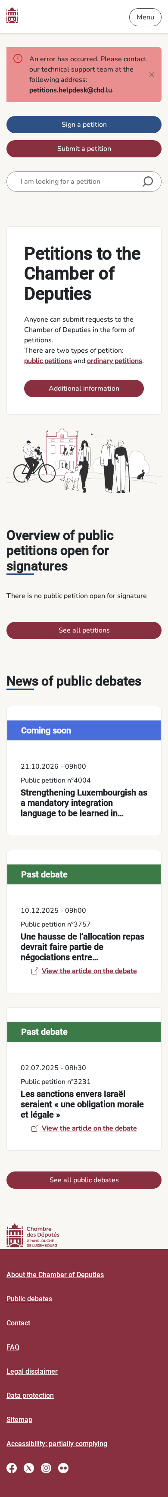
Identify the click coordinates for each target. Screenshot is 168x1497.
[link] (84, 771)
